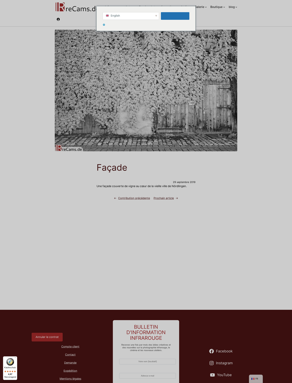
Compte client (70, 346)
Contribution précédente (134, 198)
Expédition (70, 370)
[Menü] (15, 358)
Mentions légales (70, 378)
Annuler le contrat (47, 337)
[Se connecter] (58, 19)
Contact (70, 354)
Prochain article (164, 198)
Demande (70, 362)
